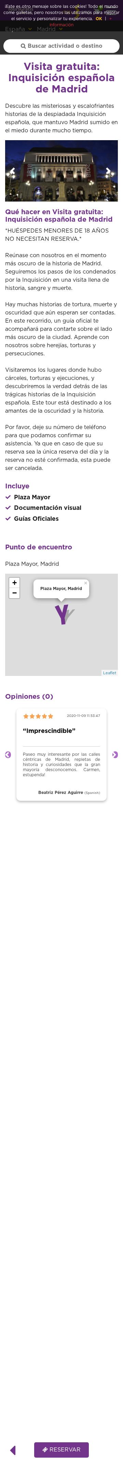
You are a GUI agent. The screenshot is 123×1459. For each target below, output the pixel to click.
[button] (13, 171)
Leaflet (109, 673)
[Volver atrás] (12, 1450)
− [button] (14, 593)
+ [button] (14, 582)
